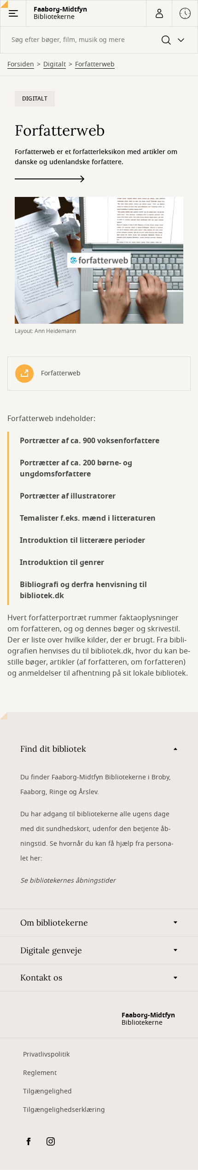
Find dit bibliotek (53, 748)
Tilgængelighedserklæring (64, 1110)
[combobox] (99, 40)
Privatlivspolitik (46, 1054)
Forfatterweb (95, 64)
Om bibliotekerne (54, 922)
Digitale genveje (51, 950)
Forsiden (20, 64)
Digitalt (54, 64)
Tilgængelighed (47, 1091)
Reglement (40, 1073)
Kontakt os (41, 977)
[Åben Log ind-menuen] (159, 13)
